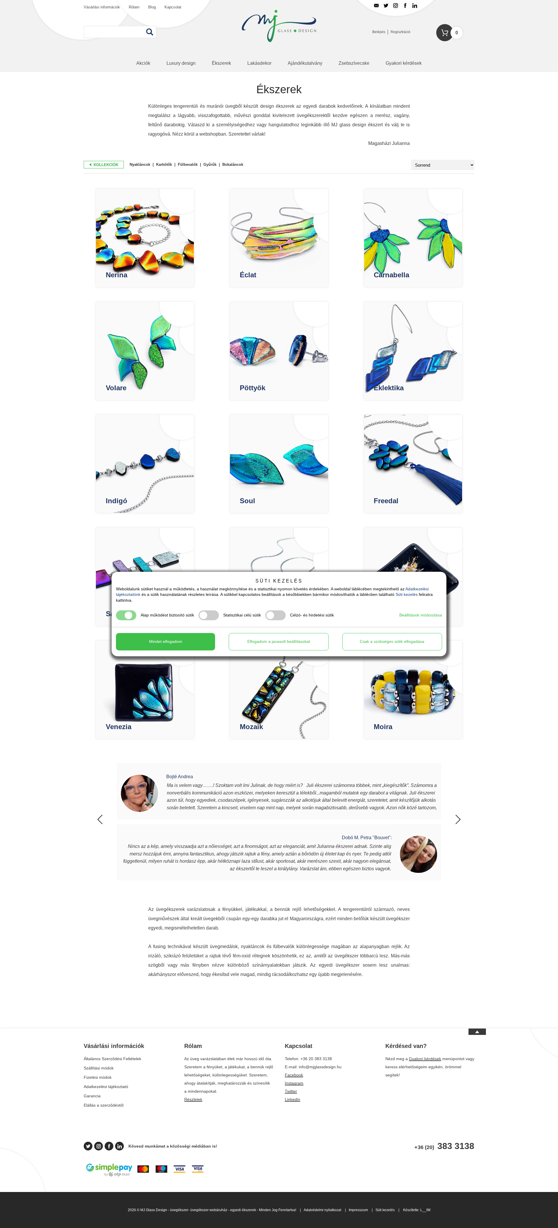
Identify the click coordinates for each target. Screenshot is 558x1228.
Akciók (143, 63)
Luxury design (181, 63)
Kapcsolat (172, 7)
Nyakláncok (140, 164)
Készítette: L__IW (416, 1210)
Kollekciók (105, 165)
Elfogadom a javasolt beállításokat (278, 641)
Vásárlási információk (102, 7)
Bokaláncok (232, 164)
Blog (152, 7)
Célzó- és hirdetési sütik (312, 615)
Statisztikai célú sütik (242, 615)
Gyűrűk (210, 164)
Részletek (193, 1099)
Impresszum (358, 1210)
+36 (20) (444, 1146)
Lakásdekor (259, 63)
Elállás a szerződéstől (104, 1105)
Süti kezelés (385, 1210)
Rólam (134, 7)
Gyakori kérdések (404, 63)
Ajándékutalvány (305, 63)
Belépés (378, 32)
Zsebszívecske (354, 63)
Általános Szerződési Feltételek (112, 1058)
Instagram (294, 1083)
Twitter (291, 1091)
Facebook (294, 1075)
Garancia (92, 1096)
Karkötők (164, 164)
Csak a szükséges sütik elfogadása (392, 641)
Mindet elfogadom (165, 641)
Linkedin (292, 1099)
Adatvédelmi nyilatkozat (322, 1210)
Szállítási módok (99, 1068)
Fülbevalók (188, 164)
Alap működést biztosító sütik (167, 615)
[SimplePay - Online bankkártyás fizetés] (145, 1176)
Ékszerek (221, 63)
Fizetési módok (98, 1077)
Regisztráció (400, 32)
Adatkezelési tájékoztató (106, 1086)
